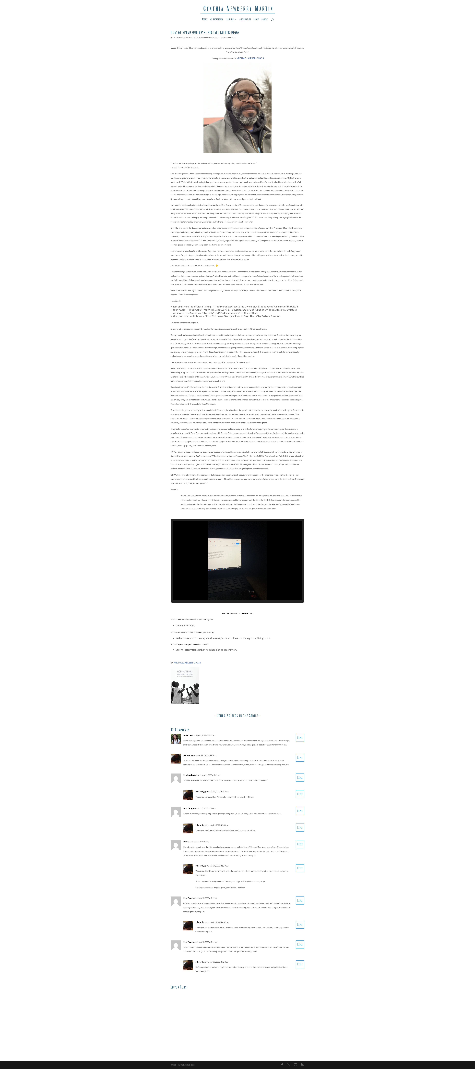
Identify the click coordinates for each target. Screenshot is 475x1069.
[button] (232, 593)
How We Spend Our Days (214, 37)
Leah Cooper (189, 808)
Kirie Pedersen (190, 898)
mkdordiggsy (189, 755)
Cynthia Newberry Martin (182, 37)
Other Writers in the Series (237, 715)
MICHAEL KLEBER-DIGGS (187, 662)
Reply (300, 737)
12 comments (230, 37)
